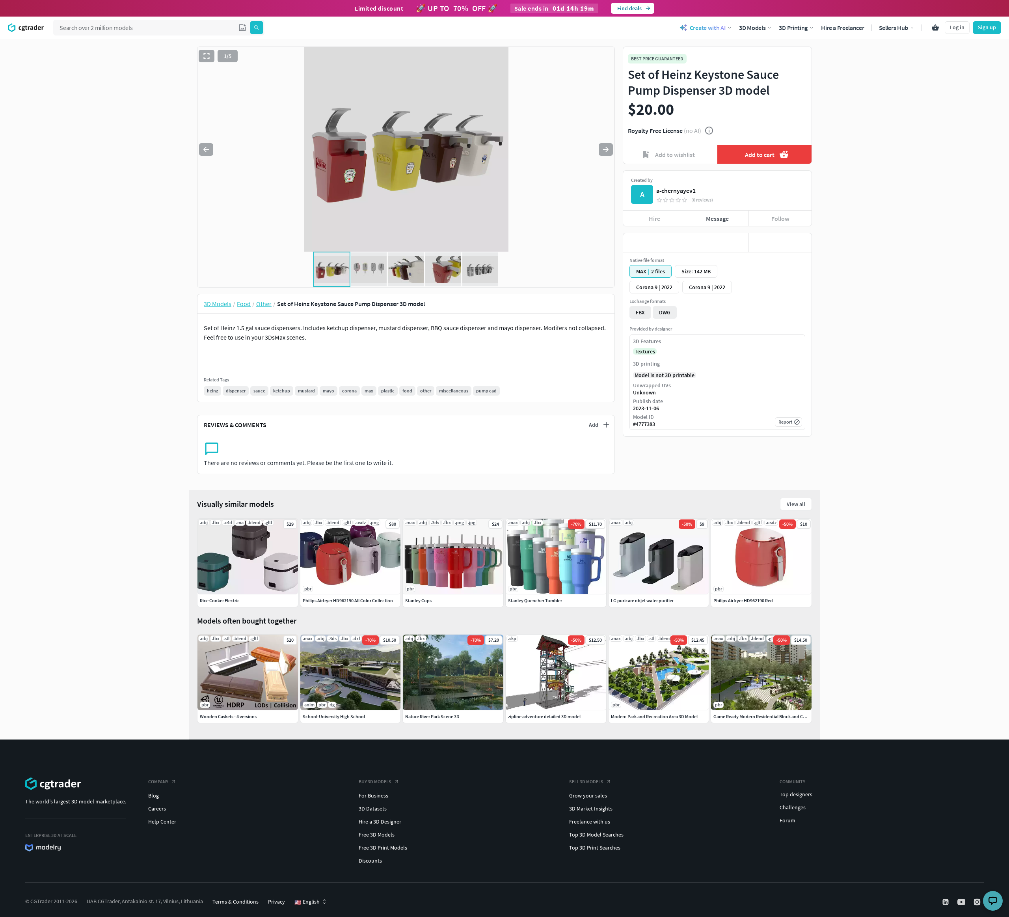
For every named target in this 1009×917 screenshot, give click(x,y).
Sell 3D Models (586, 781)
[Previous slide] (206, 149)
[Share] (780, 242)
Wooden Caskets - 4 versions (228, 716)
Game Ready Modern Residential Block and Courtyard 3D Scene (776, 716)
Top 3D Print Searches (594, 847)
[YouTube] (962, 902)
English (307, 902)
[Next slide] (606, 149)
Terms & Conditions (235, 901)
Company (158, 781)
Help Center (162, 821)
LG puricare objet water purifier (642, 600)
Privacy (276, 901)
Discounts (370, 860)
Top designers (796, 794)
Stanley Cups (418, 600)
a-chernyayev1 (676, 190)
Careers (157, 808)
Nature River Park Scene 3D (432, 716)
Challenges (793, 807)
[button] (242, 27)
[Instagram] (978, 902)
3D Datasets (373, 808)
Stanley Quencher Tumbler (535, 600)
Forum (787, 820)
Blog (153, 795)
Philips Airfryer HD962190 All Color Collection (348, 600)
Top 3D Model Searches (596, 834)
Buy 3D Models (375, 781)
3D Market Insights (590, 808)
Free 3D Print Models (383, 847)
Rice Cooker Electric (220, 600)
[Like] (654, 242)
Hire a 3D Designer (380, 821)
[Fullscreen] (206, 56)
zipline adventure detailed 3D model (544, 716)
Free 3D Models (377, 834)
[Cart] (935, 27)
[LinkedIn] (946, 902)
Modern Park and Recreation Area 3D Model (654, 716)
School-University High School (334, 716)
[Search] (256, 27)
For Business (373, 795)
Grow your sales (588, 795)
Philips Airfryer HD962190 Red (743, 600)
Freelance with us (589, 821)
